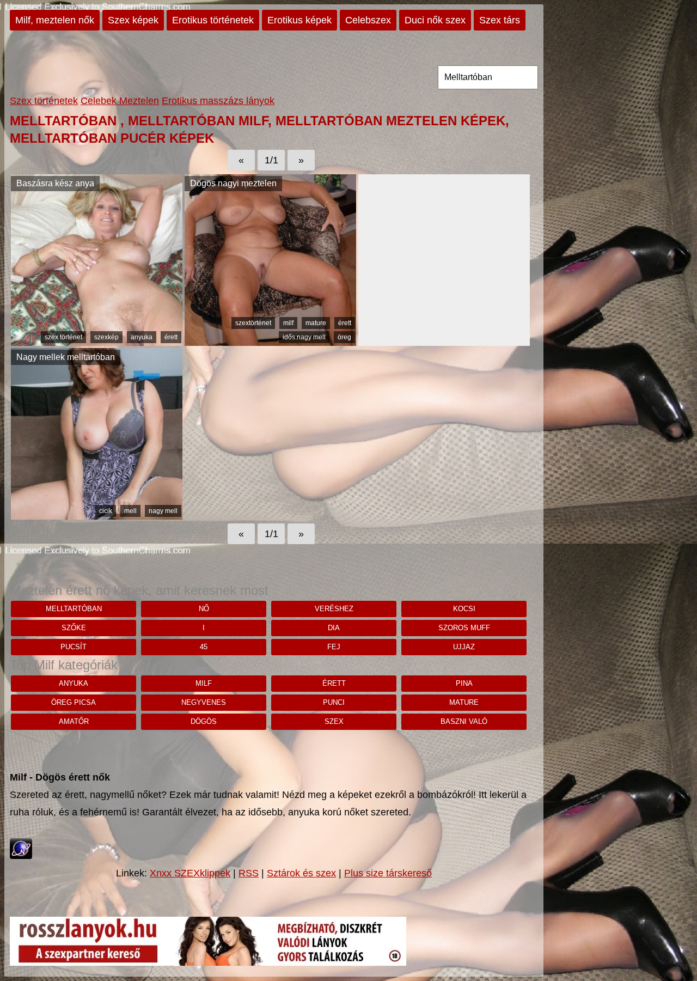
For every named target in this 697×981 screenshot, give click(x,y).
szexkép (106, 337)
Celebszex (368, 20)
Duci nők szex (435, 20)
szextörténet (253, 323)
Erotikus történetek (213, 20)
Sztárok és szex (301, 873)
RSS (249, 873)
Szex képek (133, 20)
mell (130, 511)
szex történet (63, 337)
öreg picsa (73, 702)
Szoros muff (464, 628)
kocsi (464, 609)
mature (315, 323)
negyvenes (203, 702)
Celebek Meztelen (120, 100)
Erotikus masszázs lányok (218, 100)
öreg (344, 337)
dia (334, 628)
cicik (105, 511)
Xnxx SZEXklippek (190, 873)
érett (171, 337)
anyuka (141, 337)
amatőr (74, 721)
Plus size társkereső (388, 873)
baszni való (464, 721)
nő (204, 609)
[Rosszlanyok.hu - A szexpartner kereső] (208, 962)
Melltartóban (74, 609)
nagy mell (163, 511)
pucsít (73, 647)
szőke (74, 628)
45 (203, 647)
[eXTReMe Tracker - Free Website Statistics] (21, 855)
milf (288, 323)
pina (464, 683)
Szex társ (499, 20)
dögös (204, 721)
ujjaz (464, 647)
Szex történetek (44, 100)
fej (333, 647)
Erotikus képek (299, 20)
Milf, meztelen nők (54, 20)
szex (334, 721)
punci (334, 702)
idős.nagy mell (304, 337)
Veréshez (334, 609)
